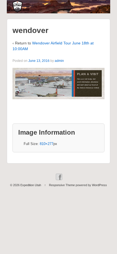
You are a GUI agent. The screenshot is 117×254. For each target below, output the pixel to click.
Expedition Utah (31, 185)
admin (59, 61)
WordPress (99, 185)
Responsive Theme (62, 185)
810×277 (46, 144)
